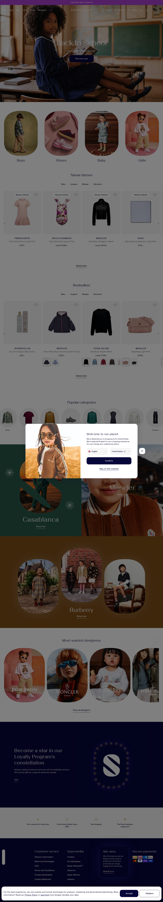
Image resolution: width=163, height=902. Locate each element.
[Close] (142, 451)
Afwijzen (149, 893)
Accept (129, 893)
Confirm (109, 461)
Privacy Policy (31, 895)
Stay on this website (109, 469)
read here (44, 895)
